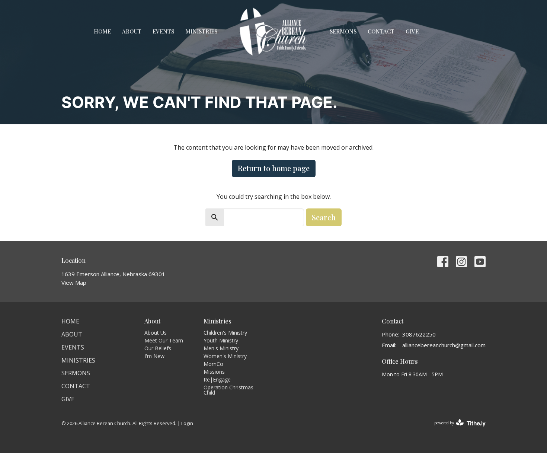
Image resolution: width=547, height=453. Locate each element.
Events (163, 31)
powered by (456, 429)
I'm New (154, 356)
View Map (73, 282)
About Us (155, 332)
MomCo (213, 363)
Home (102, 31)
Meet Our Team (163, 340)
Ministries (201, 31)
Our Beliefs (157, 348)
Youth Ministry (221, 340)
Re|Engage (217, 379)
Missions (214, 371)
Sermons (343, 31)
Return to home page (274, 168)
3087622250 (419, 334)
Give (412, 31)
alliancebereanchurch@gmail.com (444, 345)
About (131, 31)
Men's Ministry (221, 348)
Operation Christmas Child (228, 390)
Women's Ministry (225, 356)
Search (324, 217)
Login (187, 423)
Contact (381, 31)
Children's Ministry (225, 332)
